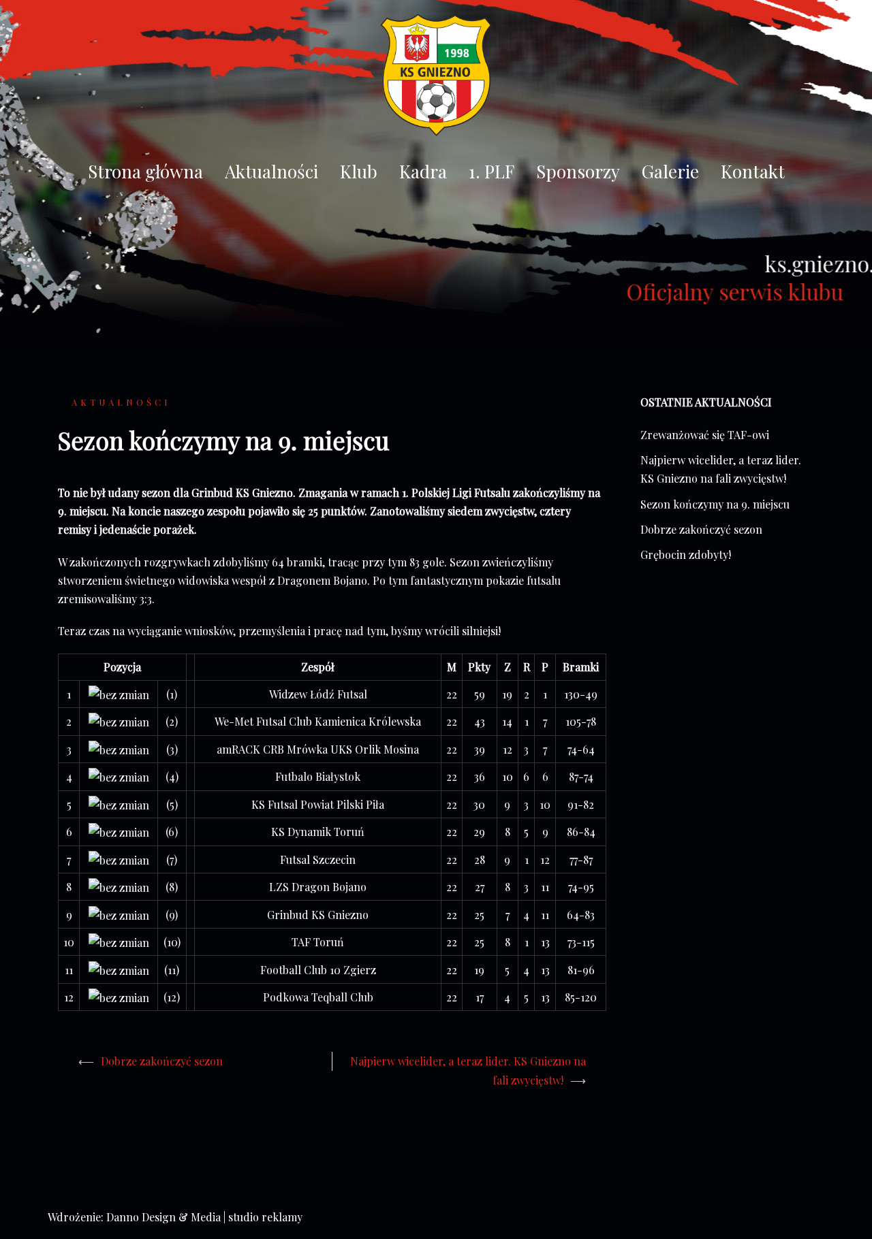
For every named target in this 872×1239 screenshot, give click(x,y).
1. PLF (491, 171)
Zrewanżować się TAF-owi (704, 435)
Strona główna (145, 171)
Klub (358, 171)
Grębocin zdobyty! (685, 554)
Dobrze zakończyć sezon (162, 1061)
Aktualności (271, 171)
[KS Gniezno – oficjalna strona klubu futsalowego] (435, 78)
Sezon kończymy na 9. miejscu (715, 504)
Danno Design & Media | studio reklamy (204, 1217)
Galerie (670, 171)
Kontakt (753, 171)
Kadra (423, 171)
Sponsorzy (578, 171)
